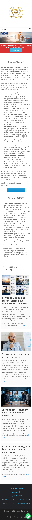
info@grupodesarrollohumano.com (18, 500)
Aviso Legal (16, 492)
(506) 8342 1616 (17, 496)
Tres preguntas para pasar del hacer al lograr (16, 355)
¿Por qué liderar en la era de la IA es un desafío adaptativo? (15, 412)
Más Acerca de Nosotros (16, 190)
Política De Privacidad (16, 488)
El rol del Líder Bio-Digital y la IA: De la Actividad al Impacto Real (16, 449)
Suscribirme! (16, 50)
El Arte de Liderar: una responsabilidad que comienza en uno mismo (15, 300)
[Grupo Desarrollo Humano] (16, 12)
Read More (23, 326)
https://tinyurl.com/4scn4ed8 (20, 503)
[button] (28, 516)
